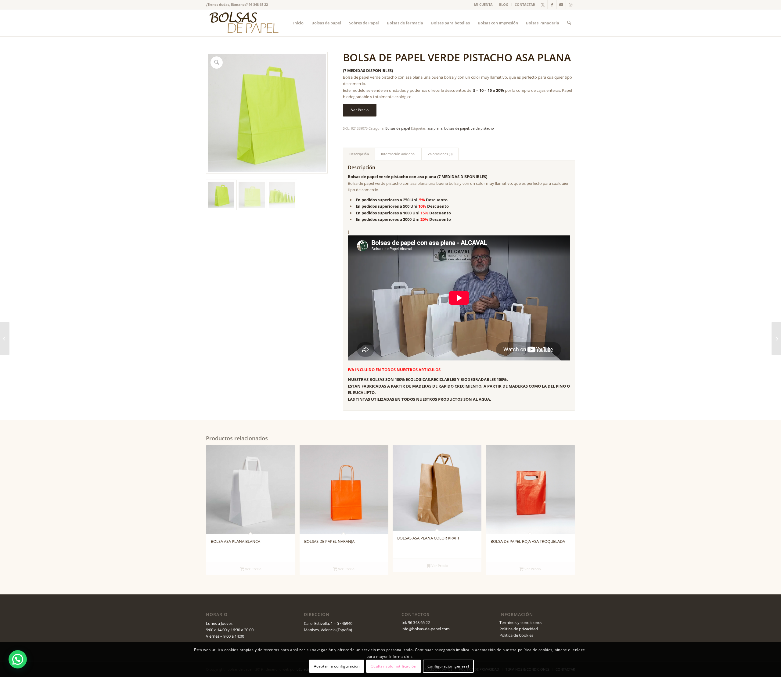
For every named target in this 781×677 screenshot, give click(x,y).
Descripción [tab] (359, 154)
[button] (18, 659)
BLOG (503, 4)
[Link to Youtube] (561, 4)
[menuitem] (483, 4)
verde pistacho (482, 128)
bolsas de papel (456, 128)
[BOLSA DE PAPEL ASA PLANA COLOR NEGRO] (776, 338)
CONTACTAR (525, 4)
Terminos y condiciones (520, 622)
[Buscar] (569, 22)
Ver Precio (360, 110)
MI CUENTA (483, 4)
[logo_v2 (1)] (243, 22)
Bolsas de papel (397, 128)
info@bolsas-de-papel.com (425, 629)
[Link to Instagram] (570, 4)
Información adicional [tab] (398, 154)
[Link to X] (542, 4)
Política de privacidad (518, 629)
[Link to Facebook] (552, 4)
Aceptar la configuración (337, 666)
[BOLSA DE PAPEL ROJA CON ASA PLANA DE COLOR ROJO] (4, 338)
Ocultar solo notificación (393, 666)
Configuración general (448, 666)
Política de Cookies (516, 635)
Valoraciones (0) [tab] (440, 154)
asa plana (434, 128)
